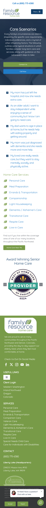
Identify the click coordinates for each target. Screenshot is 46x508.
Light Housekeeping (20, 204)
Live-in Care (16, 227)
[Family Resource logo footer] (20, 318)
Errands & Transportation (23, 192)
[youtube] (22, 364)
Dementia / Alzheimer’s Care (25, 209)
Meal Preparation (18, 186)
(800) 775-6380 (11, 456)
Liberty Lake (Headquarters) (17, 462)
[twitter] (11, 364)
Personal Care (17, 180)
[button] (24, 96)
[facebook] (6, 364)
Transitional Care (18, 215)
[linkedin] (27, 364)
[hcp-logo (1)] (14, 476)
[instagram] (16, 364)
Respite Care (16, 221)
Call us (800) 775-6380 (23, 3)
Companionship (18, 198)
